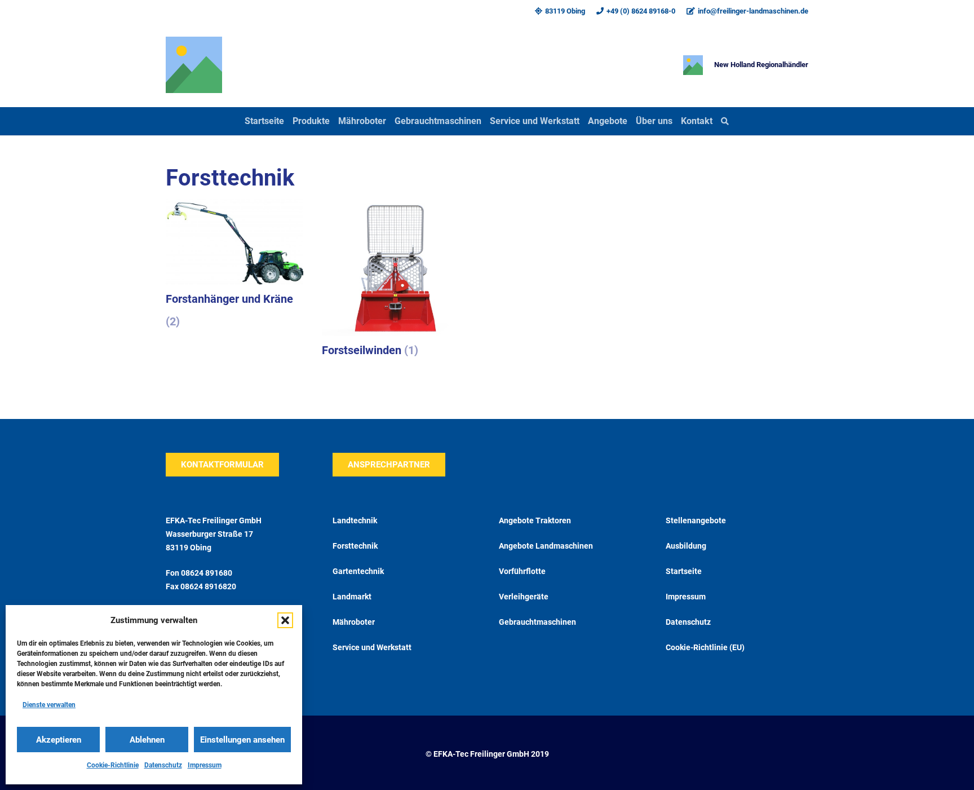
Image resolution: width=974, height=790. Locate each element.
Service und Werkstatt (372, 647)
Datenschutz (163, 765)
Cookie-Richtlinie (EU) (705, 647)
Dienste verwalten (49, 705)
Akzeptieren (58, 740)
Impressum (205, 765)
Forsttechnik (355, 545)
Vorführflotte (522, 571)
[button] (285, 620)
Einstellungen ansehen (242, 740)
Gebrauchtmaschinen (537, 621)
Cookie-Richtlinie (113, 765)
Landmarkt (352, 596)
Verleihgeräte (523, 596)
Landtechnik (355, 520)
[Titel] (194, 65)
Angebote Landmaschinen (546, 545)
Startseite (684, 571)
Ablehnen (147, 740)
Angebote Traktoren (535, 520)
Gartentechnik (358, 571)
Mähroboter (354, 621)
